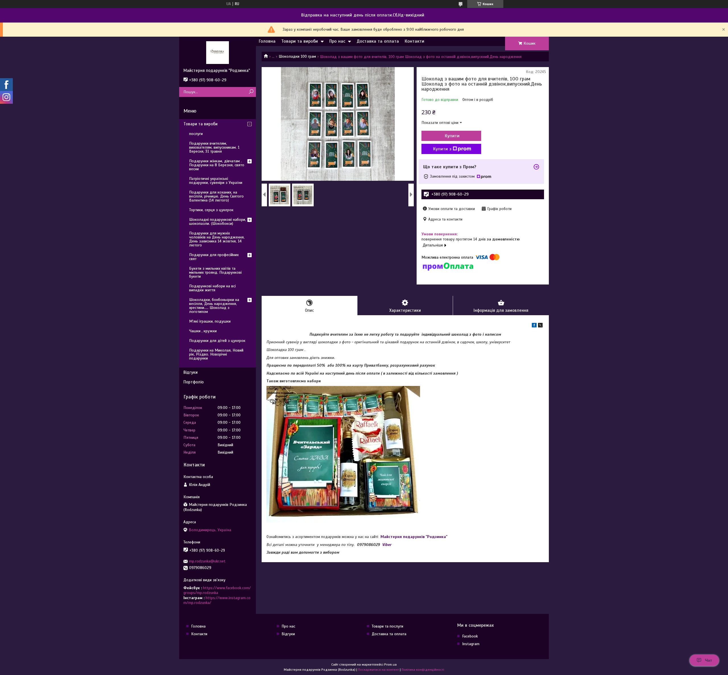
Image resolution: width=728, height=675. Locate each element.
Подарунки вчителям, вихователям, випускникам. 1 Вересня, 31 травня (214, 147)
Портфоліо (193, 382)
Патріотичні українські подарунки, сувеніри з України (215, 180)
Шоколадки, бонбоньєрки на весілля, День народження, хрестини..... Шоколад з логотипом (214, 305)
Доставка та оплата (378, 41)
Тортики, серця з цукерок (211, 209)
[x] (540, 326)
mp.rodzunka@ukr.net (207, 561)
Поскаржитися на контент (378, 670)
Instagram (470, 643)
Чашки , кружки (203, 331)
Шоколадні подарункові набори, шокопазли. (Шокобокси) (217, 221)
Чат (708, 660)
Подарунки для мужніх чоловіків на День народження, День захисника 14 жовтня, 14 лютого (217, 239)
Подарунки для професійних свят (214, 256)
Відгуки (190, 372)
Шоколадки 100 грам (297, 56)
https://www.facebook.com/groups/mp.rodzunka (217, 590)
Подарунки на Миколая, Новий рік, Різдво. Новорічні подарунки (216, 354)
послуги (196, 133)
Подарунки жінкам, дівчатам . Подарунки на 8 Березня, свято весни (216, 165)
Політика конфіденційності (423, 670)
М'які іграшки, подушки (210, 321)
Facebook (470, 636)
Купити (452, 136)
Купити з (442, 149)
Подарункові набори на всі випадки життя (212, 288)
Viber (387, 544)
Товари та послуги (387, 626)
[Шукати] (251, 92)
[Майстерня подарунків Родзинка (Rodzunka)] (217, 52)
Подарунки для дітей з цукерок (217, 340)
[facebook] (534, 326)
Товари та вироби (299, 41)
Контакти (414, 41)
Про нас (337, 41)
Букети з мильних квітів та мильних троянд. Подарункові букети (215, 272)
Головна (267, 41)
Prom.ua (390, 664)
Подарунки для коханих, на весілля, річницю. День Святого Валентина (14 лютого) (216, 196)
